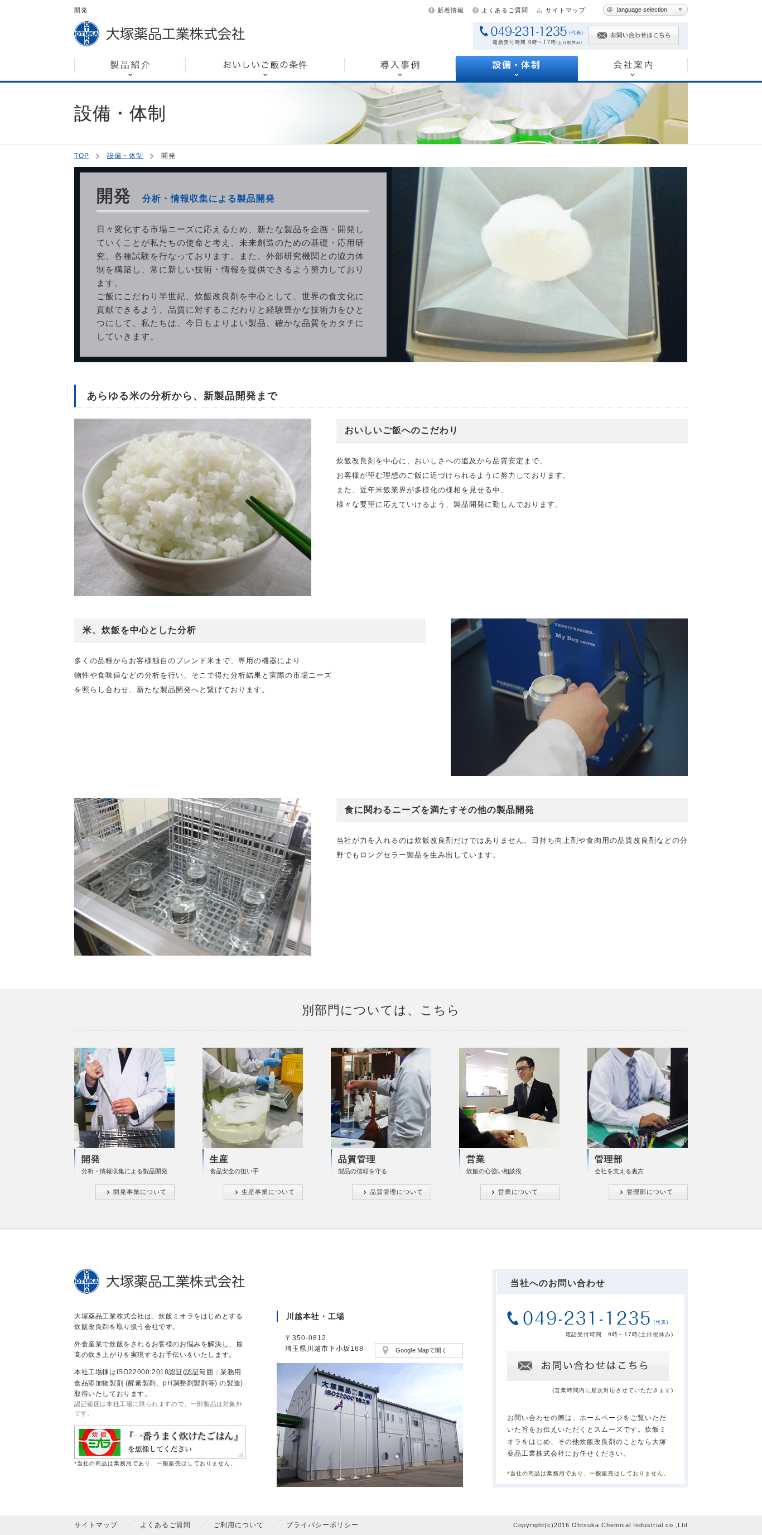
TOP (81, 156)
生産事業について (268, 1191)
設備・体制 (125, 156)
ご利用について (238, 1525)
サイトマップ (566, 10)
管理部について (649, 1191)
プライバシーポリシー (322, 1525)
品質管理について (396, 1191)
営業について (518, 1191)
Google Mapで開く (421, 1350)
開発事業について (140, 1191)
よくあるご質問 (504, 10)
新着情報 (450, 10)
